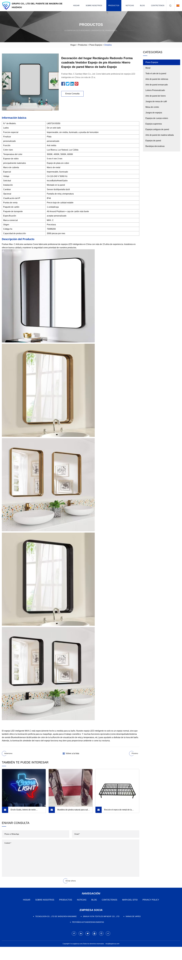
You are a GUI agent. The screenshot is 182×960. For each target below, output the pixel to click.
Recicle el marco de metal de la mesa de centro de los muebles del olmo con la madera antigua (119, 811)
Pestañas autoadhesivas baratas (88, 922)
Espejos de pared (153, 141)
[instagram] (101, 933)
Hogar (76, 5)
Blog (142, 5)
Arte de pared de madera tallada (159, 135)
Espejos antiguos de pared (157, 129)
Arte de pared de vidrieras (156, 79)
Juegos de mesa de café (156, 101)
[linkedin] (81, 933)
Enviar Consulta (72, 94)
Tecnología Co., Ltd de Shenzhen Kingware (56, 916)
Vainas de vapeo (133, 916)
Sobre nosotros (94, 5)
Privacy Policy (151, 900)
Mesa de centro (152, 107)
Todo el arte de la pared (155, 73)
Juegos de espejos (153, 113)
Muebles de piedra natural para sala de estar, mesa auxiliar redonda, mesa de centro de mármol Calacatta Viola (73, 811)
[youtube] (94, 933)
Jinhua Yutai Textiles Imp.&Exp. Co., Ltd (101, 916)
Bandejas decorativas (155, 146)
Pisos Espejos (95, 45)
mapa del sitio (130, 900)
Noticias (130, 5)
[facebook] (74, 933)
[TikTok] (108, 933)
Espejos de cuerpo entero (156, 118)
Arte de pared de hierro (155, 96)
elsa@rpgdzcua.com (112, 944)
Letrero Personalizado (155, 90)
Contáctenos (157, 5)
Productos (113, 5)
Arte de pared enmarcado (156, 85)
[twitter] (87, 933)
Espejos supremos (153, 124)
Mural (147, 68)
